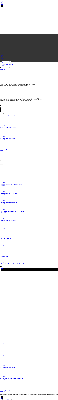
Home (2, 1)
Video (2, 56)
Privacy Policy (2, 2)
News (2, 54)
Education (4, 182)
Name (1, 159)
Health (2, 59)
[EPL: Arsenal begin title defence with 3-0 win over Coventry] (6, 124)
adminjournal (2, 239)
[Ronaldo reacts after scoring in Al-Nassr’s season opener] (6, 135)
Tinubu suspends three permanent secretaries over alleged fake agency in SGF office (11, 149)
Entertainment (2, 65)
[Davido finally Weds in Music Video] (3, 236)
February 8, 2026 (3, 69)
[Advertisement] (20, 170)
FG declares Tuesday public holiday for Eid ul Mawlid (8, 220)
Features (3, 218)
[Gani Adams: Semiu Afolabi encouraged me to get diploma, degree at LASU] (3, 181)
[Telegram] (29, 109)
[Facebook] (29, 105)
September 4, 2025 (7, 231)
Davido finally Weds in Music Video (6, 238)
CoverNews (8, 399)
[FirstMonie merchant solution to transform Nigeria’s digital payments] (3, 227)
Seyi (0, 69)
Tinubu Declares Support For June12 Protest (7, 246)
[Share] (29, 111)
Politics (2, 58)
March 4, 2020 (6, 239)
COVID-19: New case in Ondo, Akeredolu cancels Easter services (10, 255)
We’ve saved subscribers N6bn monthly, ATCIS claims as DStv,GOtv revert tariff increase (13, 263)
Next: (7, 115)
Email (1, 160)
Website (1, 161)
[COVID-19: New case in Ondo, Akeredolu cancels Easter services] (3, 253)
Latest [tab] (2, 175)
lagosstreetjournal (3, 231)
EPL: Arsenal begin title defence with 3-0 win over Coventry (8, 127)
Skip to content (1, 0)
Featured (4, 125)
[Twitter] (29, 106)
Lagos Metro (2, 55)
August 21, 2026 (3, 150)
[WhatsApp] (29, 107)
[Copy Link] (29, 110)
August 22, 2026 (3, 139)
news (3, 245)
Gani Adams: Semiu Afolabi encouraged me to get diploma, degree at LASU (11, 184)
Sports (3, 126)
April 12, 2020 (6, 256)
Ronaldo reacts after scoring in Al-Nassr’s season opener (7, 138)
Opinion (2, 57)
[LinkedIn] (29, 108)
